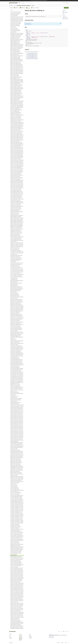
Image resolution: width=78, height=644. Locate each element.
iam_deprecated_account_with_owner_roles (16, 255)
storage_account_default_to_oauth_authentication (17, 589)
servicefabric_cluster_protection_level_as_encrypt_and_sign (17, 540)
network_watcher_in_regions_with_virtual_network (17, 452)
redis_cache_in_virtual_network (14, 482)
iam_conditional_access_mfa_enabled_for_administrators (17, 251)
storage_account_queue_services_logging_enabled (17, 605)
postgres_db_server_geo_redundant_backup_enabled (17, 457)
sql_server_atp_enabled (13, 554)
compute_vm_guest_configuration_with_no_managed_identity (17, 137)
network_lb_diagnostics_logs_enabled (15, 399)
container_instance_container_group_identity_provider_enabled (17, 185)
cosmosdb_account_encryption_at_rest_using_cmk (17, 201)
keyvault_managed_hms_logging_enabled (16, 286)
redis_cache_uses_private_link (14, 487)
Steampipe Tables (65, 12)
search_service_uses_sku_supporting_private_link (17, 495)
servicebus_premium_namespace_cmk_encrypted (17, 536)
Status (11, 642)
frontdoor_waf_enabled (13, 241)
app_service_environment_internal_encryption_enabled (17, 39)
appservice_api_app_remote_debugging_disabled (17, 53)
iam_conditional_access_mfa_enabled (15, 250)
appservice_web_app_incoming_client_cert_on (16, 87)
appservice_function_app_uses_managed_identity (17, 73)
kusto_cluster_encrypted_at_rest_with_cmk (16, 329)
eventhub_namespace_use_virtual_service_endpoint (17, 240)
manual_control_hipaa (13, 339)
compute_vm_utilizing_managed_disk (15, 178)
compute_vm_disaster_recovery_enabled (15, 132)
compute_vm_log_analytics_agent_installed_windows (17, 143)
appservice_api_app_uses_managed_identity (16, 55)
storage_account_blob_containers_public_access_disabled (17, 574)
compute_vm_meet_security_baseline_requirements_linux (17, 148)
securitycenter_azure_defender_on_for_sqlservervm (17, 520)
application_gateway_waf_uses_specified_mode (16, 44)
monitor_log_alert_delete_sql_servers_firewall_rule (17, 363)
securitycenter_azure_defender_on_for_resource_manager (17, 516)
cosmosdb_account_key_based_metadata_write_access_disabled (17, 202)
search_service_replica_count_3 (14, 491)
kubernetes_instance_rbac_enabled (15, 325)
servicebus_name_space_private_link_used (16, 531)
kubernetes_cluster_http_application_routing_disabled (17, 309)
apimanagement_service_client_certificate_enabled (17, 33)
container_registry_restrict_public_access (16, 195)
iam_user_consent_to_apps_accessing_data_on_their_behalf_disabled (17, 271)
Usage (63, 11)
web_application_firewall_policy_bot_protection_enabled (17, 627)
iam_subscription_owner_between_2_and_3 (16, 264)
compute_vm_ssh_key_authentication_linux (16, 172)
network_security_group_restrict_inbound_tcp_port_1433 (17, 416)
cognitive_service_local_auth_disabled (15, 117)
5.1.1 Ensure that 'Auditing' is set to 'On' (31, 57)
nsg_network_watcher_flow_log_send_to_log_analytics (17, 453)
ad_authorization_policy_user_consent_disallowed (17, 19)
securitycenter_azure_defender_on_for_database (17, 510)
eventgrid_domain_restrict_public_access (16, 231)
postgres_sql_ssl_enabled (13, 475)
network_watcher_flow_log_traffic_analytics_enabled (17, 451)
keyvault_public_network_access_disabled (16, 289)
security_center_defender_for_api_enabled (16, 497)
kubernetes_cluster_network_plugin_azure (16, 314)
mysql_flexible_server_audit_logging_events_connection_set (17, 382)
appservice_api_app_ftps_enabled (15, 50)
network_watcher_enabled (14, 448)
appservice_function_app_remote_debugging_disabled (17, 70)
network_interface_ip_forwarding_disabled (16, 398)
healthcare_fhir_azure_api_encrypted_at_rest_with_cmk (17, 246)
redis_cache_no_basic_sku (13, 485)
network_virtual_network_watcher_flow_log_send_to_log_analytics (17, 447)
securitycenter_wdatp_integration (15, 530)
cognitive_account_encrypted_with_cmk (15, 112)
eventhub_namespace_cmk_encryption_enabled (16, 236)
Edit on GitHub (65, 17)
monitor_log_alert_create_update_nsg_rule (16, 352)
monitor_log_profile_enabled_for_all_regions (16, 369)
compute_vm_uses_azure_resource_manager (16, 177)
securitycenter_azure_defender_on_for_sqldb (16, 519)
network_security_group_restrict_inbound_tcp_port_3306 (17, 422)
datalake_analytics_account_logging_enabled (16, 225)
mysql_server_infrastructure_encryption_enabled (17, 389)
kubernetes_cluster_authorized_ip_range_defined (17, 308)
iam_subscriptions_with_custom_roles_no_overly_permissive (17, 269)
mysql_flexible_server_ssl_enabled (15, 384)
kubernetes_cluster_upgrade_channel (15, 323)
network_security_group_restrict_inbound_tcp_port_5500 (17, 428)
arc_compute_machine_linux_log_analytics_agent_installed (17, 104)
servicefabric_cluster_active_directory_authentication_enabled (17, 539)
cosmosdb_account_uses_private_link (15, 205)
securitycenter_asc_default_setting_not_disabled (17, 502)
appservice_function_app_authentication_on (16, 59)
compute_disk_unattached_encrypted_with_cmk (16, 122)
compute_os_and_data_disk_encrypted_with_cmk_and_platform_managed (17, 124)
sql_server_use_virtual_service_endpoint (15, 565)
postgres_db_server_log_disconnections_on (16, 462)
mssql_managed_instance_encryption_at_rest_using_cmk (17, 377)
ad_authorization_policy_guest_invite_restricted (16, 16)
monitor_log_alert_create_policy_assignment (16, 349)
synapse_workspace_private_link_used (15, 624)
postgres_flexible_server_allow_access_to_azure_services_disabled (17, 466)
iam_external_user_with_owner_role (15, 256)
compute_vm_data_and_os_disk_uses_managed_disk (17, 131)
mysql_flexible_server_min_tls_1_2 (15, 383)
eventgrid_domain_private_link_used (15, 230)
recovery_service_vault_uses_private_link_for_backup (17, 481)
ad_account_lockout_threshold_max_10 (15, 13)
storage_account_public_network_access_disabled (17, 603)
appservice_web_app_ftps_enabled (15, 83)
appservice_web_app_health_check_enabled (16, 84)
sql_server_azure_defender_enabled (15, 560)
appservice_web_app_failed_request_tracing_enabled (17, 82)
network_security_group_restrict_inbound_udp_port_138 (17, 432)
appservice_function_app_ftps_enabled (15, 63)
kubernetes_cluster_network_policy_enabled (16, 315)
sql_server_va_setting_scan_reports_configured (16, 570)
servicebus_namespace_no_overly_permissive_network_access (17, 535)
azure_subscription (29, 24)
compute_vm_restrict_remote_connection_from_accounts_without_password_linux (17, 162)
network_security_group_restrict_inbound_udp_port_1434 (17, 433)
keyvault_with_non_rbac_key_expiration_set (16, 300)
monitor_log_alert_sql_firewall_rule (15, 367)
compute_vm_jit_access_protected (15, 141)
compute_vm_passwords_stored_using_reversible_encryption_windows (17, 157)
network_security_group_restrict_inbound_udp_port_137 (17, 431)
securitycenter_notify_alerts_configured (15, 526)
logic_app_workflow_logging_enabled (15, 335)
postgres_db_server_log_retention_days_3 (16, 465)
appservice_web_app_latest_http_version (15, 89)
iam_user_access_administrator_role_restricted (16, 270)
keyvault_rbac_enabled (13, 291)
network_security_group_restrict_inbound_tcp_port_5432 (17, 427)
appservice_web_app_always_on (14, 75)
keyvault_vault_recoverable (14, 298)
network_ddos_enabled (13, 397)
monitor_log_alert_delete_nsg (14, 357)
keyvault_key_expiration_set (14, 284)
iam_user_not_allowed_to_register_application (16, 276)
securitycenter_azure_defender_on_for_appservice (17, 505)
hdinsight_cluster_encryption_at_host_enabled (16, 244)
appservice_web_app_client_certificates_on (16, 77)
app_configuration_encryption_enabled (15, 35)
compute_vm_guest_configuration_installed (16, 133)
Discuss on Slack (65, 18)
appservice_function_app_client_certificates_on (16, 60)
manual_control (12, 338)
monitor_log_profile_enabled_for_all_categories (16, 368)
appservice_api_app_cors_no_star (14, 49)
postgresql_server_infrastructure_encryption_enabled (17, 476)
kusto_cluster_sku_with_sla (14, 330)
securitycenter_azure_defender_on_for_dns (16, 511)
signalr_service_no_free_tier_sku (14, 541)
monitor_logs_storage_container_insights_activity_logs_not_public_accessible (17, 373)
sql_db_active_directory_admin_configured (16, 550)
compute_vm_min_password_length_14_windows (17, 152)
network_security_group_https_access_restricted (16, 406)
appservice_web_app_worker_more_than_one (16, 103)
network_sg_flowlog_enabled (14, 441)
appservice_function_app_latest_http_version (16, 64)
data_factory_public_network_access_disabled (16, 211)
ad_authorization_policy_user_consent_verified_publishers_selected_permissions (17, 20)
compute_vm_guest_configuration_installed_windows (17, 136)
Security (62, 642)
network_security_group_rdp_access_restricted (16, 411)
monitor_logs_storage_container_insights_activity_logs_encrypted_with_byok (17, 372)
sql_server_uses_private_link (14, 566)
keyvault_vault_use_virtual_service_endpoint (16, 299)
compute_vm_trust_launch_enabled (15, 176)
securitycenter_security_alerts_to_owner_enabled (17, 529)
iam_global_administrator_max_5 (14, 260)
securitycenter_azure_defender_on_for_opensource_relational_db (17, 515)
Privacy (65, 642)
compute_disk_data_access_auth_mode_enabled (16, 119)
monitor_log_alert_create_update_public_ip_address (17, 353)
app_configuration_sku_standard (14, 38)
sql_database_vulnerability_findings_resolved (16, 549)
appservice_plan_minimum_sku (14, 74)
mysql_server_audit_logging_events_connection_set (17, 387)
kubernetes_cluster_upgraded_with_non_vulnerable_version (17, 324)
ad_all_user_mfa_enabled (13, 15)
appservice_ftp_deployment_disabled (15, 58)
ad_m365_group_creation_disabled (15, 25)
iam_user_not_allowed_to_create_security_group (16, 274)
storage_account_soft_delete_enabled (15, 610)
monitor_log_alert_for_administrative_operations (17, 364)
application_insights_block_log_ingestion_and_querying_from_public (17, 45)
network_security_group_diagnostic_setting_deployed (17, 404)
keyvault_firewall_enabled (13, 281)
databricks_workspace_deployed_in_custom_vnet (17, 217)
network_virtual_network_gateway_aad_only (16, 443)
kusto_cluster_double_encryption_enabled (16, 328)
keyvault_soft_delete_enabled (14, 294)
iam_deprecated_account (13, 254)
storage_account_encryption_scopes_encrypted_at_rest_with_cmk (17, 593)
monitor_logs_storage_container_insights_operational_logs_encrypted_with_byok (17, 374)
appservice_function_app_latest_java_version (16, 65)
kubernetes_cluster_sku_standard (15, 320)
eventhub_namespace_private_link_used (15, 239)
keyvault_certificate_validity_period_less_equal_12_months (17, 280)
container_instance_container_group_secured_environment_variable (17, 187)
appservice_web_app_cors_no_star (15, 78)
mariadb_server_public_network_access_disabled (17, 343)
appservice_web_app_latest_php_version (15, 92)
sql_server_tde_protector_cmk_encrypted (15, 561)
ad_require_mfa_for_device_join (14, 29)
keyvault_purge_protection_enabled (15, 290)
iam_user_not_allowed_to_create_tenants (15, 275)
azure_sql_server (28, 23)
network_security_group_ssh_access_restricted (16, 437)
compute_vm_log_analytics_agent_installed (16, 142)
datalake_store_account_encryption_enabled (16, 226)
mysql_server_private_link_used (14, 392)
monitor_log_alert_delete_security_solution (16, 362)
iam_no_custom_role (13, 261)
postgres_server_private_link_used (15, 471)
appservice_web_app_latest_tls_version (15, 94)
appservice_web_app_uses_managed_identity (16, 102)
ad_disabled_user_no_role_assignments (15, 23)
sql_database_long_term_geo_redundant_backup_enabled (17, 546)
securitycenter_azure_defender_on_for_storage (16, 521)
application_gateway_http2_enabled (15, 40)
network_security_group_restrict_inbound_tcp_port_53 (17, 426)
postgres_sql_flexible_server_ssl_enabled (15, 472)
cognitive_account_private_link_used (15, 113)
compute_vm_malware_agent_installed (15, 146)
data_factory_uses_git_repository (14, 212)
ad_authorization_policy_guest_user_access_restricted (17, 18)
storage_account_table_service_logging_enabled (16, 613)
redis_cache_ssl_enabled (13, 486)
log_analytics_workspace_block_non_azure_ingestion (17, 333)
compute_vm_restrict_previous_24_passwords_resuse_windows (17, 161)
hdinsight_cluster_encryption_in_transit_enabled (17, 245)
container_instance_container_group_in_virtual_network (17, 186)
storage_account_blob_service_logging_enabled (16, 578)
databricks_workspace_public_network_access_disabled (17, 221)
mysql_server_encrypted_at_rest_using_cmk (16, 388)
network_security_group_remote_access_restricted (17, 412)
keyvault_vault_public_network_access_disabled (16, 296)
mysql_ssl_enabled (12, 394)
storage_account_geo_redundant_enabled (16, 598)
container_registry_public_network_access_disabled (17, 192)
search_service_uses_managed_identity (15, 492)
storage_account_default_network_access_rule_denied (17, 588)
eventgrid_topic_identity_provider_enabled (16, 232)
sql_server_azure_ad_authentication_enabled (16, 559)
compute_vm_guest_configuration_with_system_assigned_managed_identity (17, 138)
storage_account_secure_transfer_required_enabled (17, 608)
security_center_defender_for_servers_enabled (16, 500)
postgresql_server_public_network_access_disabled (17, 477)
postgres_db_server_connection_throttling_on (16, 456)
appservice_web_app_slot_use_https (15, 98)
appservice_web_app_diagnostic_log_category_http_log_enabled (17, 79)
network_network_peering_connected (15, 402)
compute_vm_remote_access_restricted (15, 158)
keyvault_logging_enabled (13, 285)
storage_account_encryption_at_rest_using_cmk (16, 590)
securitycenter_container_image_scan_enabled (16, 522)
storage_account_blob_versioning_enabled (16, 580)
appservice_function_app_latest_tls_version (16, 68)
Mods (11, 5)
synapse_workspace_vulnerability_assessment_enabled (17, 625)
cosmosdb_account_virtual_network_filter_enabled (17, 206)
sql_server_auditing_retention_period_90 (15, 556)
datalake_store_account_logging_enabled (16, 227)
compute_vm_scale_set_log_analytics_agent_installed (17, 166)
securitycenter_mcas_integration (14, 525)
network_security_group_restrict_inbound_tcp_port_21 (17, 418)
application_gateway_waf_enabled (15, 43)
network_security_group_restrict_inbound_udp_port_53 (17, 436)
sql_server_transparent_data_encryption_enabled (17, 564)
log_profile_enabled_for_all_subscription (15, 334)
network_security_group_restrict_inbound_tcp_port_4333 (17, 423)
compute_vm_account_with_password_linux (16, 127)
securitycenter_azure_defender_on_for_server (16, 517)
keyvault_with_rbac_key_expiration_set (15, 303)
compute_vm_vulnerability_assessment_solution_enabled (17, 180)
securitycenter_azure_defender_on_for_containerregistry (17, 506)
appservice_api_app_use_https (14, 54)
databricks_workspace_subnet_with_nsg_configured (17, 222)
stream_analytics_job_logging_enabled (15, 620)
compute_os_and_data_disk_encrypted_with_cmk (17, 123)
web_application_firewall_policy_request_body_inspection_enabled (17, 628)
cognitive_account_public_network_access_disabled (17, 114)
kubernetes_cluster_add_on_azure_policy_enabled (17, 305)
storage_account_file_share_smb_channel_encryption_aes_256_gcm (17, 594)
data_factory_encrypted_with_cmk (15, 210)
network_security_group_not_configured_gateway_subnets (17, 408)
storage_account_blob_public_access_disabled (16, 575)
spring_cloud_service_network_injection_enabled (17, 544)
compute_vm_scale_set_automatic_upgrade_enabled (17, 163)
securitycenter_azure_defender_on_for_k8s (16, 512)
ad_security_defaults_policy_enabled (15, 30)
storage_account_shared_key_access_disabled (16, 609)
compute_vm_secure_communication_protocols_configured (17, 171)
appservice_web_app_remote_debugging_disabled (17, 97)
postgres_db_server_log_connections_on (15, 461)
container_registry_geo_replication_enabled (16, 191)
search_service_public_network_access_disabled (16, 490)
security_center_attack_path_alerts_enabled (16, 496)
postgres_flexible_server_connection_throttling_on (17, 467)
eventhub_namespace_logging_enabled (15, 237)
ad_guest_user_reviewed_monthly (15, 24)
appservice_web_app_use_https (14, 99)
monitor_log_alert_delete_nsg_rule (15, 358)
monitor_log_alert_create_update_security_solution (17, 354)
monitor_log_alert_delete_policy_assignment (16, 359)
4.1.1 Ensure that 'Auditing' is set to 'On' (31, 56)
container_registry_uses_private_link (15, 200)
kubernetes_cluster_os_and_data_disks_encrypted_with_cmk (17, 318)
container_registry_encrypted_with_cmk (15, 190)
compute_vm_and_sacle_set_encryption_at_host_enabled (17, 128)
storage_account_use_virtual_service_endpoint (16, 615)
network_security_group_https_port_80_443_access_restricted (17, 407)
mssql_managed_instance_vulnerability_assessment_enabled (17, 378)
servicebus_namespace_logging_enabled (16, 534)
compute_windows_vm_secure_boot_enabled (16, 182)
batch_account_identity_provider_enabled (16, 109)
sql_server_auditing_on (13, 555)
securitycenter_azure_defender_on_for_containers (17, 507)
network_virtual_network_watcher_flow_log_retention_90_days (17, 446)
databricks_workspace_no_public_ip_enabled (16, 220)
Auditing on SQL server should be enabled (32, 58)
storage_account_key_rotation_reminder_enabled (17, 600)
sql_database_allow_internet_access (15, 545)
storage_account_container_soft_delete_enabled (16, 583)
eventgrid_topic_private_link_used (15, 235)
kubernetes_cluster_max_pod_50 (14, 313)
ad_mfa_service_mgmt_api (14, 28)
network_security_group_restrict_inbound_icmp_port (17, 413)
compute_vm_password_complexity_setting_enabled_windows (17, 156)
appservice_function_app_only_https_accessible (16, 69)
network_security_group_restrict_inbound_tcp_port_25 (17, 421)
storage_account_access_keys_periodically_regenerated (17, 571)
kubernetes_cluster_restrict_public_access (16, 319)
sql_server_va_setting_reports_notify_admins (16, 569)
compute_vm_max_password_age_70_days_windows (17, 147)
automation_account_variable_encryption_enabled (17, 107)
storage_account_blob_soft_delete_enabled (16, 579)
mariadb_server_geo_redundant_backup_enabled (17, 340)
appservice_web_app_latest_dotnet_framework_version (17, 88)
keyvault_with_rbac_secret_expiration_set (15, 304)
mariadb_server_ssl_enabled (14, 344)
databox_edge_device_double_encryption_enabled (17, 215)
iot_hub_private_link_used (13, 279)
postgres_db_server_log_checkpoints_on (15, 460)
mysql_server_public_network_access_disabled (16, 393)
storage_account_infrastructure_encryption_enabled (17, 599)
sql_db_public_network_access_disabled (15, 551)
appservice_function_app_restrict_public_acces (16, 72)
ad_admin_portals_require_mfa (14, 14)
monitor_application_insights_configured (15, 345)
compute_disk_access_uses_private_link (15, 118)
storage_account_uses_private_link (15, 618)
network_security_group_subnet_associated (16, 438)
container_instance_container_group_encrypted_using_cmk (17, 183)
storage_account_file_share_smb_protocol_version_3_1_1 (17, 595)
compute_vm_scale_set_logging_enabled (15, 167)
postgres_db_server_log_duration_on (15, 463)
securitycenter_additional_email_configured (16, 501)
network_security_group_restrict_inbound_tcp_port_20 (17, 417)
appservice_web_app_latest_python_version (16, 93)
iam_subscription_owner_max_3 (14, 265)
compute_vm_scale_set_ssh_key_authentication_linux (17, 168)
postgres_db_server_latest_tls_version (15, 458)
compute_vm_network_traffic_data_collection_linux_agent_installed (17, 153)
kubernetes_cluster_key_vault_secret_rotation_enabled (17, 310)
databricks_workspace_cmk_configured (15, 216)
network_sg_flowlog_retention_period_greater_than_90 (17, 442)
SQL (63, 13)
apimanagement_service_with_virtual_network (16, 34)
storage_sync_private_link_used (14, 619)
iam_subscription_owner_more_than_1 (15, 266)
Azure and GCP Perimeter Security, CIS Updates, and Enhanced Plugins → (39, 0)
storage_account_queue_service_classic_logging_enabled (17, 604)
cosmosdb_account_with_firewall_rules (15, 207)
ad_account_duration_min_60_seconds (15, 11)
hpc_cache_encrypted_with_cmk (14, 249)
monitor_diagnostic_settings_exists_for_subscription (17, 348)
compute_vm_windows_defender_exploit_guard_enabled (17, 181)
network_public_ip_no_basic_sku (14, 403)
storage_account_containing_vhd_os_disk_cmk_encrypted (17, 584)
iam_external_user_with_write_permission (16, 259)
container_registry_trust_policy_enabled (15, 197)
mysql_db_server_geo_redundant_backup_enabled (17, 379)
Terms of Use (58, 642)
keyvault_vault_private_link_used (14, 295)
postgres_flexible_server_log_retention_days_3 (16, 470)
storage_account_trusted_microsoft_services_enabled (17, 614)
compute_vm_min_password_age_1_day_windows (17, 151)
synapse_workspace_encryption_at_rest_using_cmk (17, 623)
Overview (11, 7)
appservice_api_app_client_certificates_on (16, 48)
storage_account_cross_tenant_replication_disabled (17, 585)
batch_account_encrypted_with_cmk (15, 108)
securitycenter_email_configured (14, 524)
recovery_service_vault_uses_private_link (15, 480)
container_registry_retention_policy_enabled (16, 196)
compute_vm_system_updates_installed (15, 173)
